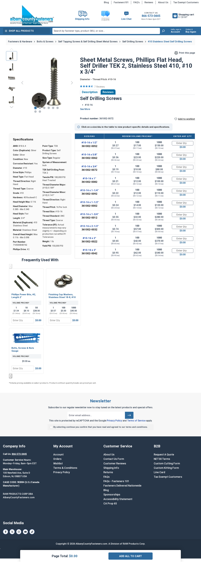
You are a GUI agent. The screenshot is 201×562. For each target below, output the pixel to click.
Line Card (159, 472)
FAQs (106, 476)
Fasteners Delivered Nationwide (122, 485)
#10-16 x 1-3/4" (89, 214)
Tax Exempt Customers (186, 2)
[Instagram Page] (18, 531)
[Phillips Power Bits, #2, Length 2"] (26, 281)
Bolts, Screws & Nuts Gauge (22, 349)
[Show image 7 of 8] (35, 111)
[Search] (163, 31)
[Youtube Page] (25, 531)
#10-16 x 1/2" (89, 142)
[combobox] (106, 31)
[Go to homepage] (32, 15)
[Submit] (129, 415)
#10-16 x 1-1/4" (89, 190)
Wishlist (58, 463)
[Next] (72, 82)
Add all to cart (130, 556)
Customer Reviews (114, 463)
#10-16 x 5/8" (89, 154)
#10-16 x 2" (89, 238)
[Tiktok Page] (32, 531)
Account (58, 454)
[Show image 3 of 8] (44, 108)
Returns (108, 472)
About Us (163, 2)
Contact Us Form (113, 458)
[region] (40, 82)
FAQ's (136, 2)
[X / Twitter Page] (12, 531)
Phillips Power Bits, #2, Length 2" (23, 296)
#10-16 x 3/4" (89, 166)
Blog (106, 2)
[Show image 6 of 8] (57, 108)
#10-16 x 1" (89, 178)
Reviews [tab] (108, 92)
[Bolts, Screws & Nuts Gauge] (26, 338)
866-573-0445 (151, 16)
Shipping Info (111, 467)
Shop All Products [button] (21, 30)
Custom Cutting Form (167, 463)
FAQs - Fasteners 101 (116, 481)
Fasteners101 (121, 2)
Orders (57, 458)
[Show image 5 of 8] (53, 108)
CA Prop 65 (110, 503)
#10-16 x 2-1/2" (89, 226)
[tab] (89, 92)
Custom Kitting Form (166, 467)
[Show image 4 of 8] (49, 108)
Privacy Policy (114, 420)
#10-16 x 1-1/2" (89, 202)
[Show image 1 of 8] (35, 108)
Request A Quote (164, 454)
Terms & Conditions (65, 467)
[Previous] (22, 82)
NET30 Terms (162, 458)
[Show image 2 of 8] (40, 108)
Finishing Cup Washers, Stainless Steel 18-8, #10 (62, 296)
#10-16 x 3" (89, 249)
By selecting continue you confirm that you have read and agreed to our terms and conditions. (100, 427)
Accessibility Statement (117, 499)
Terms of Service (136, 420)
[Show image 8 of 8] (40, 111)
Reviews (148, 2)
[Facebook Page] (5, 531)
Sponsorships (111, 494)
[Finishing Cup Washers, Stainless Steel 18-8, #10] (63, 281)
